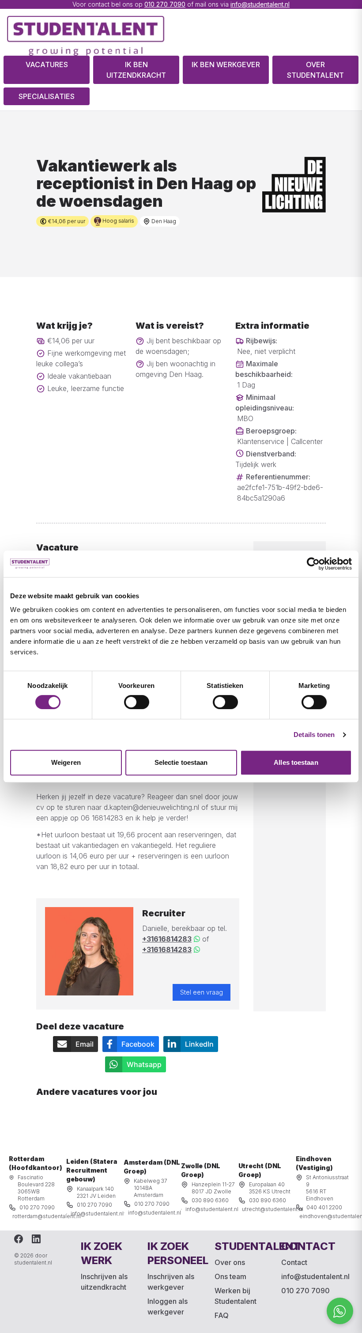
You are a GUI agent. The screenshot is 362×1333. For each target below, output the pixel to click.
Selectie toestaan (181, 762)
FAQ (222, 1315)
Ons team (230, 1276)
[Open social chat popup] (340, 1311)
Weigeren (66, 762)
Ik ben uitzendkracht (136, 70)
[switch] (136, 702)
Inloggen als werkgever (167, 1306)
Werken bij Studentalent (235, 1296)
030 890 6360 (210, 1200)
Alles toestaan (296, 762)
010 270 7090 (164, 4)
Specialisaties (47, 96)
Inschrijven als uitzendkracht (104, 1281)
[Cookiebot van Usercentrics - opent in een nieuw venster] (313, 563)
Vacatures (47, 64)
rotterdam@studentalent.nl (46, 1216)
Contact (294, 1262)
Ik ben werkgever (226, 64)
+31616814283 (167, 938)
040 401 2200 (324, 1207)
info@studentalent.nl (260, 4)
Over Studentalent (315, 70)
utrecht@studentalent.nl (272, 1209)
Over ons (230, 1262)
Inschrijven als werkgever (170, 1281)
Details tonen (314, 734)
